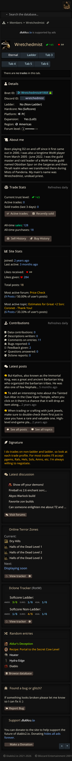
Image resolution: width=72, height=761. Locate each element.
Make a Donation (21, 744)
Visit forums (17, 515)
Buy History (41, 238)
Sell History (18, 238)
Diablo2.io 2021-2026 (18, 756)
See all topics (43, 429)
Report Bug (16, 708)
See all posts (18, 429)
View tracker (17, 576)
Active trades (19, 213)
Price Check (37, 292)
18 (22, 285)
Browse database (20, 673)
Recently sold (45, 213)
